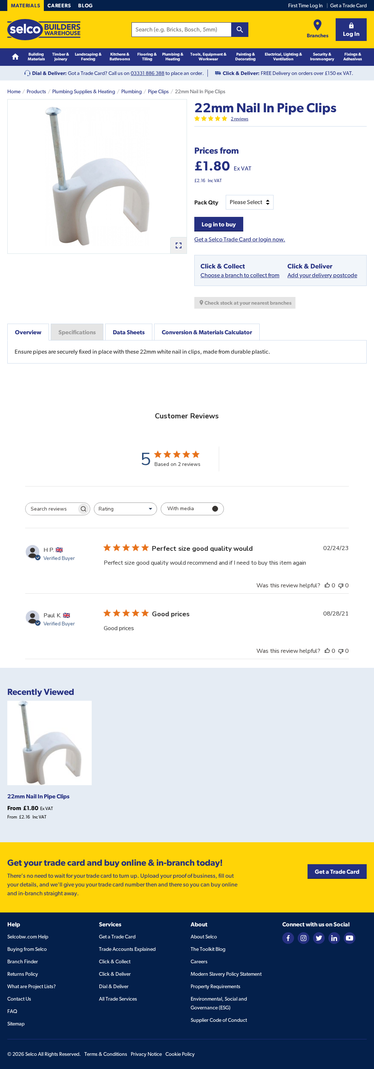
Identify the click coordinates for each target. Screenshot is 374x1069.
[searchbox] (51, 509)
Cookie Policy (180, 1054)
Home (13, 91)
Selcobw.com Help (27, 937)
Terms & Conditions (105, 1054)
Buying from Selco (27, 949)
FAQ (12, 1011)
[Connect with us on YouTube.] (349, 937)
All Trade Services (118, 999)
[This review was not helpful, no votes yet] (340, 585)
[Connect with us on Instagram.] (303, 937)
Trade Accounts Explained (127, 949)
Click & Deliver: (241, 73)
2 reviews (239, 118)
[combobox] (125, 508)
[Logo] (43, 29)
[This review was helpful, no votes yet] (327, 585)
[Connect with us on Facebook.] (288, 937)
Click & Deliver (115, 974)
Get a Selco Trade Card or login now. (239, 239)
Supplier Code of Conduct (219, 1020)
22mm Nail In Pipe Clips (38, 796)
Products (36, 91)
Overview (28, 332)
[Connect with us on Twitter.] (319, 937)
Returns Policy (22, 974)
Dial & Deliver (114, 986)
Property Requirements (215, 986)
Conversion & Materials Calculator (207, 332)
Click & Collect (114, 961)
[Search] (240, 29)
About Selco (204, 937)
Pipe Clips (158, 91)
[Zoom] (178, 245)
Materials (25, 5)
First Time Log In (305, 5)
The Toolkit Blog (208, 949)
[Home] (15, 56)
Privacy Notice (146, 1054)
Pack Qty (206, 202)
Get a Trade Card (348, 5)
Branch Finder (22, 961)
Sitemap (15, 1024)
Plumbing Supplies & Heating (83, 91)
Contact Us (19, 999)
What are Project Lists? (31, 986)
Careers (59, 5)
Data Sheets (129, 332)
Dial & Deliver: (49, 73)
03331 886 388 (147, 73)
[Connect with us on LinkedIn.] (334, 937)
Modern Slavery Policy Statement (226, 974)
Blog (85, 5)
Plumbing (131, 91)
